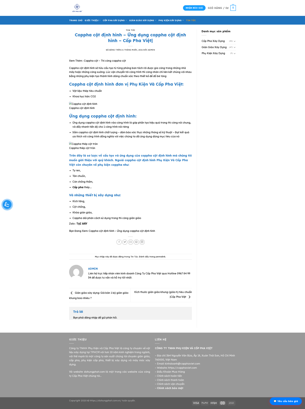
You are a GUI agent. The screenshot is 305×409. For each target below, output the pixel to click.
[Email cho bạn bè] (130, 242)
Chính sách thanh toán (170, 380)
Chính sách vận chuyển (170, 384)
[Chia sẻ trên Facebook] (119, 242)
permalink (160, 256)
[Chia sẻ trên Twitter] (124, 242)
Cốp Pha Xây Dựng (114, 20)
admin (151, 50)
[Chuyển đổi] (234, 41)
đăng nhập (90, 317)
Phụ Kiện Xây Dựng (170, 20)
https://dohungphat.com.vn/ (105, 400)
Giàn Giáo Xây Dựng (141, 20)
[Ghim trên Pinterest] (136, 242)
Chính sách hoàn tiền (169, 375)
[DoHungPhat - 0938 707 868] (85, 8)
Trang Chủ (75, 20)
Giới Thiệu (91, 20)
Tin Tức (191, 20)
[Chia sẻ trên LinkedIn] (142, 242)
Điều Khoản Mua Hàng (171, 371)
